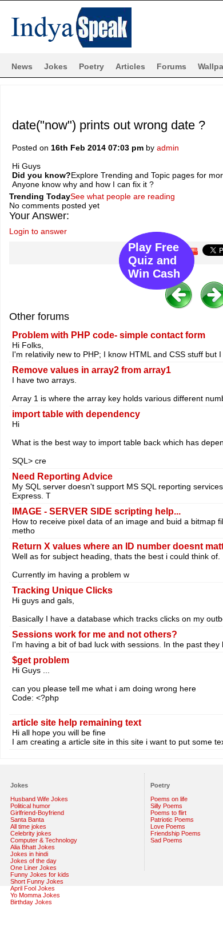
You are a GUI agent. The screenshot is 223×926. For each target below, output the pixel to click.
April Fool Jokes (32, 888)
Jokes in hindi (29, 853)
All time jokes (28, 826)
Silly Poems (166, 805)
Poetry (91, 66)
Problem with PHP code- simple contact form (108, 335)
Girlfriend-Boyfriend (37, 812)
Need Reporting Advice (62, 476)
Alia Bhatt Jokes (32, 847)
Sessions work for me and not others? (94, 634)
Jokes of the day (33, 860)
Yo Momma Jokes (35, 895)
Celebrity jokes (30, 833)
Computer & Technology (43, 840)
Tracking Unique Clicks (62, 590)
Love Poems (167, 826)
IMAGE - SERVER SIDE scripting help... (96, 511)
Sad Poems (166, 840)
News (22, 66)
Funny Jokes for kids (39, 874)
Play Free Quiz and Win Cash (154, 260)
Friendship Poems (175, 833)
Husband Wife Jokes (39, 799)
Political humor (30, 805)
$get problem (40, 660)
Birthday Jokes (31, 902)
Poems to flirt (168, 812)
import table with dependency (76, 414)
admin (168, 147)
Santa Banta (27, 819)
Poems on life (169, 799)
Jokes (55, 66)
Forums (171, 66)
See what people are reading (122, 196)
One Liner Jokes (33, 867)
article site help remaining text (76, 722)
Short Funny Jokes (36, 881)
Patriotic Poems (172, 819)
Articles (130, 66)
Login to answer (38, 231)
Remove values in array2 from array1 (91, 370)
